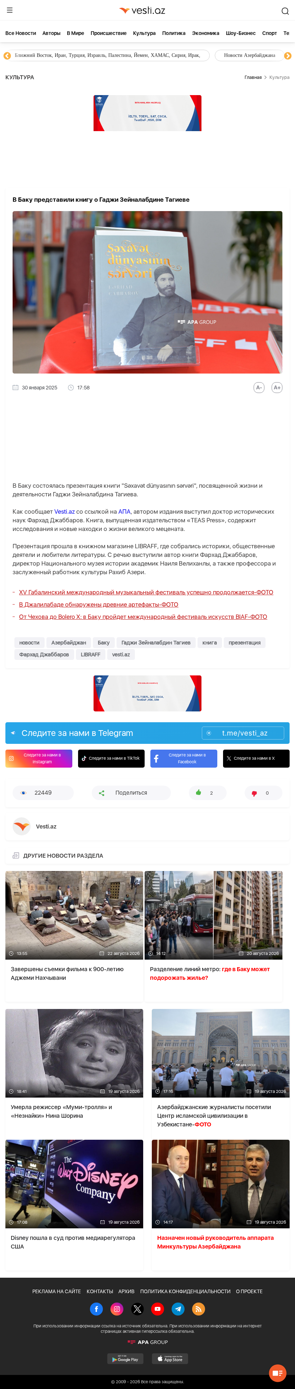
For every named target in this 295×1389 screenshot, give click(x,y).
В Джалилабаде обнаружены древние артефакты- (98, 604)
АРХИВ (126, 1291)
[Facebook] (96, 1310)
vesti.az (121, 654)
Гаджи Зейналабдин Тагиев (156, 642)
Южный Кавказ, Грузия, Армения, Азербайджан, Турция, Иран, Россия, (168, 55)
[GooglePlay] (125, 1358)
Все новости (20, 33)
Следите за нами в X (254, 758)
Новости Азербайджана (40, 55)
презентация (244, 642)
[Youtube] (157, 1310)
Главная (253, 77)
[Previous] (7, 56)
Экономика (205, 33)
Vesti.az (64, 511)
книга (210, 642)
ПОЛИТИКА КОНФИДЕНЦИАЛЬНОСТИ (185, 1291)
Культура (144, 33)
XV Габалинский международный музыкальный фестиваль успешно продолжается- (146, 592)
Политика (174, 33)
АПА (124, 511)
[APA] (147, 1342)
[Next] (287, 56)
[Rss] (198, 1310)
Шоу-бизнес (241, 33)
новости (29, 642)
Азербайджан (68, 642)
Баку (104, 642)
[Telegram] (178, 1310)
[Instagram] (116, 1310)
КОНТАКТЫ (100, 1291)
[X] (137, 1310)
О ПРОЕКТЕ (249, 1291)
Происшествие (109, 33)
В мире (75, 33)
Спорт (269, 33)
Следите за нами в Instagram (42, 758)
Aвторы (51, 33)
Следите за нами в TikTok (114, 758)
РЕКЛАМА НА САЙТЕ (56, 1291)
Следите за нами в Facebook (187, 758)
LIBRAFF (90, 654)
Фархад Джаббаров (44, 654)
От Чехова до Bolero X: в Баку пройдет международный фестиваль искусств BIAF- (143, 616)
